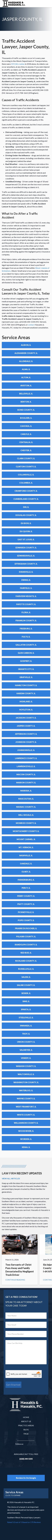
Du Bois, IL (26, 523)
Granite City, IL (26, 669)
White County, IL (26, 1115)
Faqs (26, 1433)
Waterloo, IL (26, 1090)
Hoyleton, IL (26, 709)
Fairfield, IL (26, 588)
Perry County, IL (26, 896)
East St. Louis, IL (26, 539)
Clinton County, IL (26, 466)
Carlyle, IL (26, 434)
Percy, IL (26, 888)
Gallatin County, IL (26, 645)
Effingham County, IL (26, 564)
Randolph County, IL (26, 944)
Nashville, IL (26, 855)
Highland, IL (26, 701)
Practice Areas (26, 1425)
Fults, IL (26, 637)
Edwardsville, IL (26, 555)
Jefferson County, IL (26, 734)
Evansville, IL (26, 572)
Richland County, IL (26, 961)
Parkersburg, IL (26, 880)
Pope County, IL (26, 920)
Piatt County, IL (26, 904)
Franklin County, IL (26, 620)
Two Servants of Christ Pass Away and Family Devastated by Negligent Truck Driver (20, 1259)
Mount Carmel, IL (26, 839)
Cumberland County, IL (26, 499)
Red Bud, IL (26, 953)
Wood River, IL (26, 1131)
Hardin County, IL (26, 693)
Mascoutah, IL (26, 799)
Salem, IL (26, 977)
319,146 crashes (18, 64)
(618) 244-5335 (26, 1459)
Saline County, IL (26, 985)
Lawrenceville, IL (26, 766)
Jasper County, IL (26, 726)
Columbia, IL (26, 483)
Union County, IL (26, 1042)
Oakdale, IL (26, 863)
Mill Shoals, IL (26, 815)
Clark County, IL (26, 458)
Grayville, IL (26, 677)
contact (31, 325)
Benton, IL (26, 402)
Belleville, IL (26, 393)
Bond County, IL (26, 410)
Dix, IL (26, 507)
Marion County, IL (26, 782)
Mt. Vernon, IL (26, 847)
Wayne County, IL (26, 1098)
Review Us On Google (26, 1478)
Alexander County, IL (26, 353)
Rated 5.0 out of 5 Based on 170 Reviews (24, 1522)
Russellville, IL (26, 969)
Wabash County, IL (26, 1066)
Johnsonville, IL (26, 750)
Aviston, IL (26, 385)
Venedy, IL (26, 1058)
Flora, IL (26, 612)
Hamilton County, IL (26, 685)
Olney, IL (26, 871)
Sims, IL (26, 1001)
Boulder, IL (26, 418)
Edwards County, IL (26, 547)
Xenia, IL (26, 1147)
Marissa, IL (26, 790)
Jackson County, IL (26, 718)
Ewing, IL (26, 580)
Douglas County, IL (26, 515)
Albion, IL (26, 345)
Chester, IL (26, 450)
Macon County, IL (26, 774)
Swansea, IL (26, 1025)
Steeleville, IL (26, 1017)
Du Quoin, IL (26, 531)
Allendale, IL (26, 361)
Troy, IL (26, 1034)
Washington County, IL (26, 1082)
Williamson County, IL (26, 1123)
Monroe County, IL (26, 823)
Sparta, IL (26, 1009)
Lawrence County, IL (26, 758)
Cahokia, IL (26, 426)
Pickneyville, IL (26, 912)
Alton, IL (26, 377)
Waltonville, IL (26, 1074)
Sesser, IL (26, 993)
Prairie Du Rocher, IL (26, 928)
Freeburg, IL (26, 628)
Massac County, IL (26, 807)
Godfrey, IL (26, 661)
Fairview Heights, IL (26, 596)
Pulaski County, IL (26, 936)
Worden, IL (26, 1139)
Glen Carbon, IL (26, 653)
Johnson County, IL (26, 742)
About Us (26, 1421)
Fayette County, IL (26, 604)
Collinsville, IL (26, 474)
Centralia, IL (26, 442)
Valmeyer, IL (26, 1050)
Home (26, 1417)
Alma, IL (26, 369)
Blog (26, 1429)
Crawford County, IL (26, 491)
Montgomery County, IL (26, 831)
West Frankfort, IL (26, 1106)
